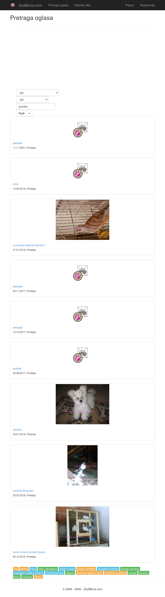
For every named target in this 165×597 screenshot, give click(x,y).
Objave (70, 572)
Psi (16, 568)
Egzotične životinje (108, 568)
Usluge (132, 572)
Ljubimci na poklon (115, 572)
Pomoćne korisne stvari (89, 572)
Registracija (147, 5)
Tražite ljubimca (54, 572)
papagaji (18, 143)
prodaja (17, 368)
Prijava (129, 5)
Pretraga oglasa (58, 5)
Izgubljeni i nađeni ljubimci (28, 572)
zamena (17, 429)
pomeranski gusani (23, 490)
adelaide (18, 286)
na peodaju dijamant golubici (29, 245)
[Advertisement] (82, 57)
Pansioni (27, 577)
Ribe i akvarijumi (48, 568)
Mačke (24, 568)
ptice (15, 184)
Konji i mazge (67, 568)
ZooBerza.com (30, 5)
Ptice (33, 568)
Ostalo (38, 577)
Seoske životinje (130, 568)
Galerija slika (82, 5)
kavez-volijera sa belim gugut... (30, 552)
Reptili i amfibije (86, 568)
